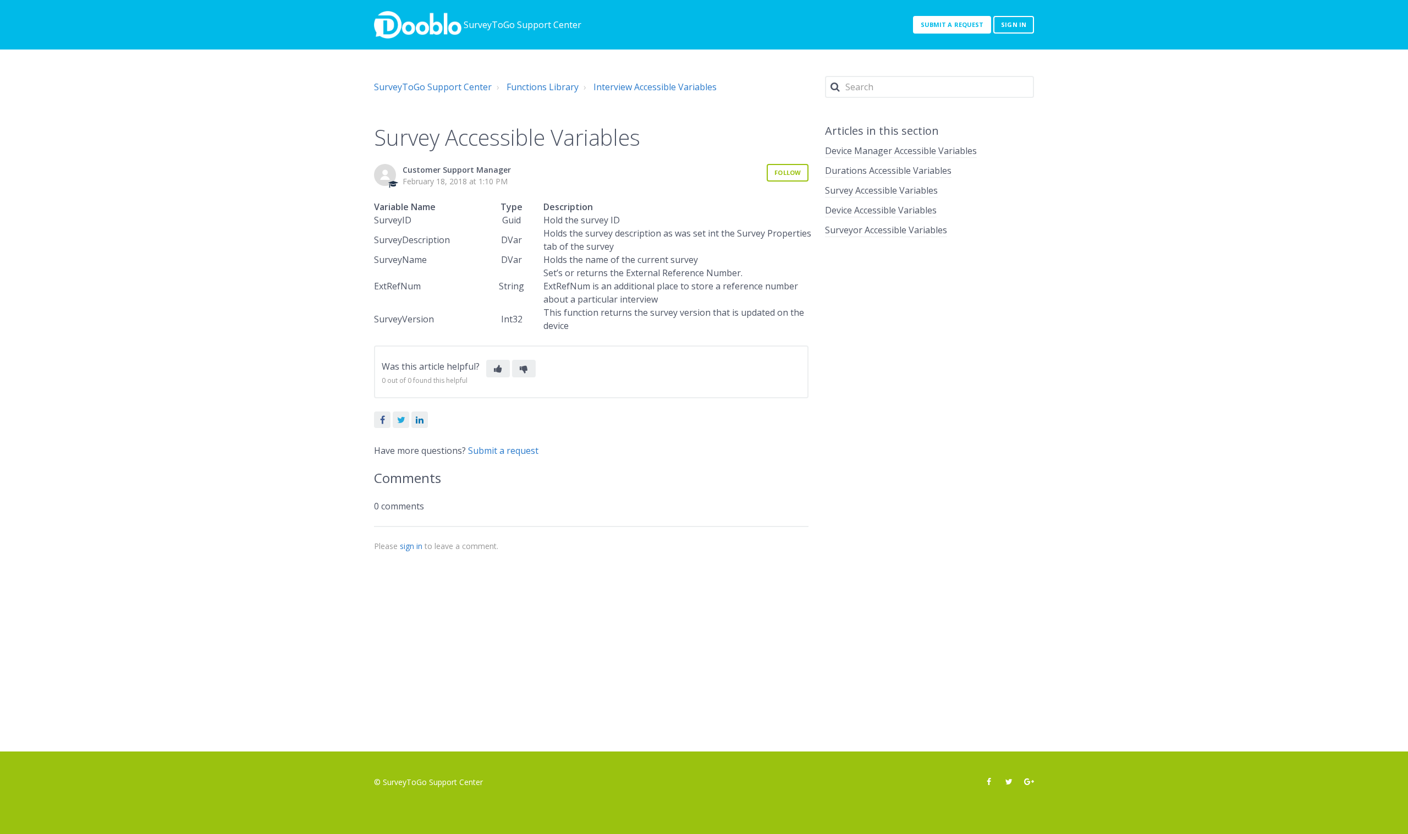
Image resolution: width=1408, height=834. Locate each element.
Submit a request (952, 24)
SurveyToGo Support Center (433, 87)
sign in (411, 546)
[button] (498, 368)
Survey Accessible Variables (881, 190)
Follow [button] (787, 172)
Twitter (401, 419)
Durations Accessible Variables (888, 170)
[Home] (417, 25)
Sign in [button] (1013, 24)
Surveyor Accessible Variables (886, 230)
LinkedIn (419, 419)
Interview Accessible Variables (655, 87)
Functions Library (543, 87)
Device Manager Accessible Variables (901, 151)
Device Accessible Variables (881, 210)
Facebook (382, 419)
